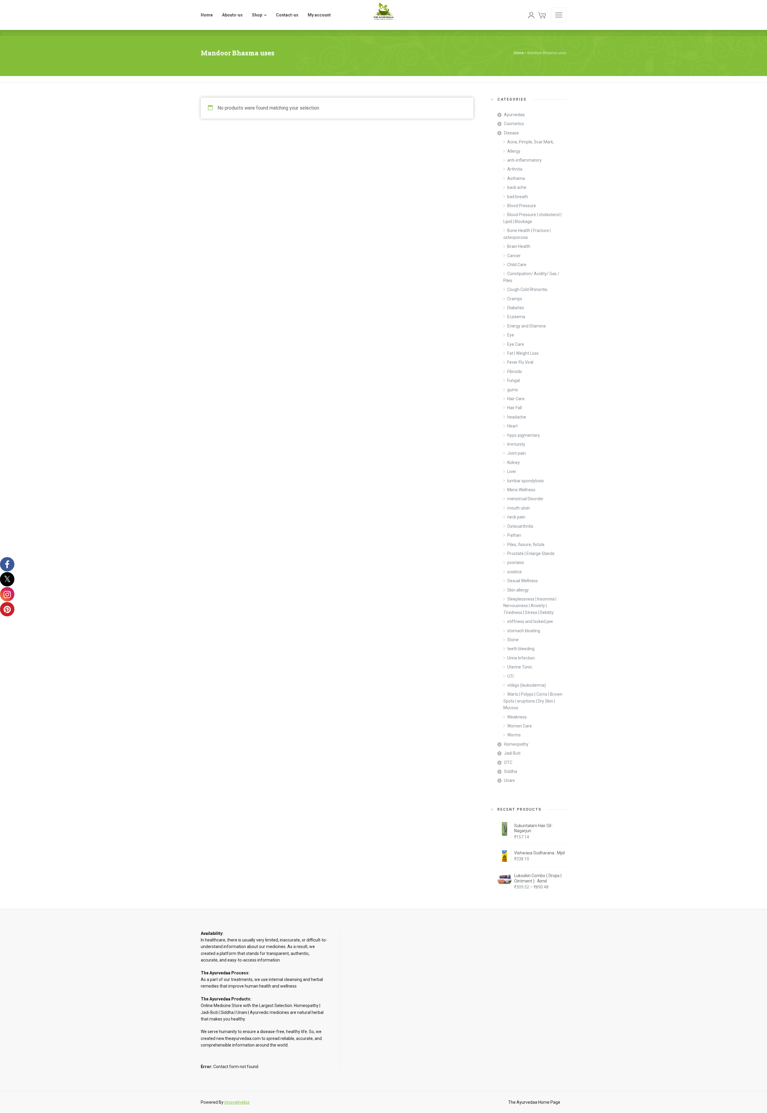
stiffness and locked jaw (530, 621)
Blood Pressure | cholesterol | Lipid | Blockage (532, 218)
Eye (510, 335)
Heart (512, 426)
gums (512, 389)
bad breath (517, 196)
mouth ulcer (518, 508)
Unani (509, 780)
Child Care (516, 264)
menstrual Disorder (525, 498)
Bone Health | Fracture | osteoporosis (527, 233)
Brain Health (518, 246)
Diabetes (515, 307)
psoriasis (515, 562)
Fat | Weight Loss (523, 353)
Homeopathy (516, 744)
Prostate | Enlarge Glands (531, 553)
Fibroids (514, 371)
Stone (513, 639)
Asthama (516, 178)
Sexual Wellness (522, 580)
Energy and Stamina (526, 326)
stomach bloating (523, 630)
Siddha (510, 771)
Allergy (513, 151)
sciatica (514, 571)
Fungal (513, 380)
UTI (510, 676)
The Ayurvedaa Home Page (534, 1102)
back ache (516, 187)
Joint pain (516, 453)
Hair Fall (514, 407)
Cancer (514, 255)
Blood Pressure (521, 205)
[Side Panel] (558, 14)
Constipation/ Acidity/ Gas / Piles (531, 277)
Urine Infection (521, 658)
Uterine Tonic (519, 667)
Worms (514, 735)
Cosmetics (514, 123)
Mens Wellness (521, 489)
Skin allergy (518, 590)
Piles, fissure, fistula (525, 544)
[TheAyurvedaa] (383, 14)
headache (516, 417)
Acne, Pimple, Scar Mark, (530, 141)
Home (519, 53)
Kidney (513, 462)
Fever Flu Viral (520, 362)
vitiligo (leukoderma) (526, 685)
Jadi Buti (512, 753)
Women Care (519, 726)
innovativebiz (237, 1102)
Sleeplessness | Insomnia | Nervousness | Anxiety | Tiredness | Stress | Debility (529, 606)
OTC (508, 762)
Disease (511, 133)
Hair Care (516, 398)
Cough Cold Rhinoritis (527, 289)
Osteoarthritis (520, 526)
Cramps (514, 298)
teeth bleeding (521, 648)
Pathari (514, 535)
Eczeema (516, 316)
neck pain (516, 517)
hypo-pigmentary (523, 435)
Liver (511, 471)
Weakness (517, 717)
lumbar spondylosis (525, 480)
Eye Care (515, 344)
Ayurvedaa (514, 114)
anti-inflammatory (524, 160)
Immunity (516, 444)
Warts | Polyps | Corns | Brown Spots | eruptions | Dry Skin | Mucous (532, 701)
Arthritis (515, 169)
